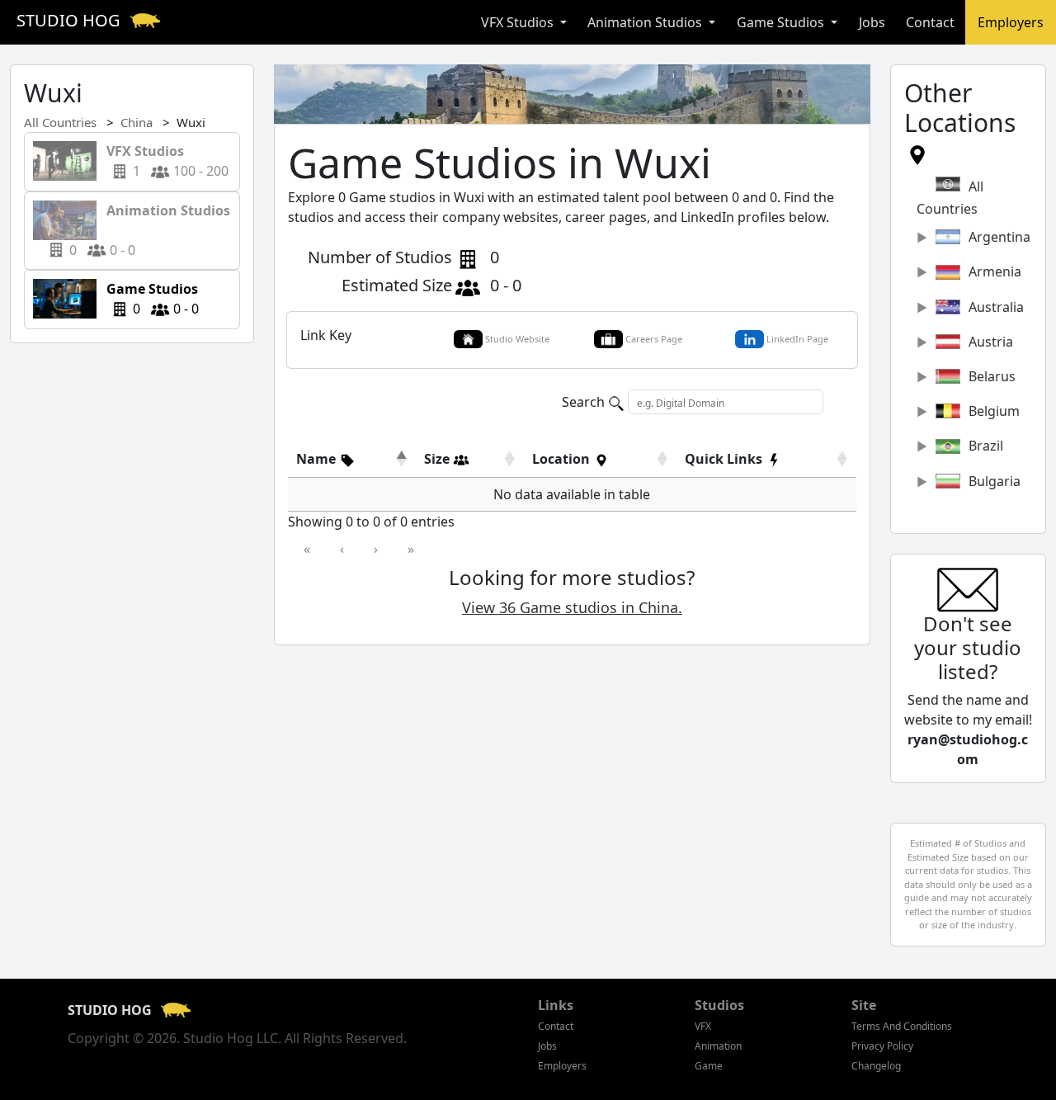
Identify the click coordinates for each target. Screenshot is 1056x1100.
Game (709, 1066)
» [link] (411, 549)
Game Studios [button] (782, 22)
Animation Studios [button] (646, 22)
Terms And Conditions (901, 1026)
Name (317, 459)
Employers (1011, 22)
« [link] (307, 549)
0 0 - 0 (149, 230)
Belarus (992, 376)
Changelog (876, 1066)
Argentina (999, 237)
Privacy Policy (882, 1046)
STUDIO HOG (70, 20)
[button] (326, 459)
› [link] (376, 549)
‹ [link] (342, 549)
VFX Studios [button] (519, 22)
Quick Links (725, 459)
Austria (991, 342)
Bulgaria (995, 481)
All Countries (60, 122)
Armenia (995, 271)
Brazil (986, 446)
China (136, 122)
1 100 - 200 (163, 161)
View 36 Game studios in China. (572, 607)
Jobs (872, 22)
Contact (930, 22)
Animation (718, 1046)
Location (562, 459)
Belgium (994, 411)
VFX (703, 1026)
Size (438, 459)
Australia (996, 307)
